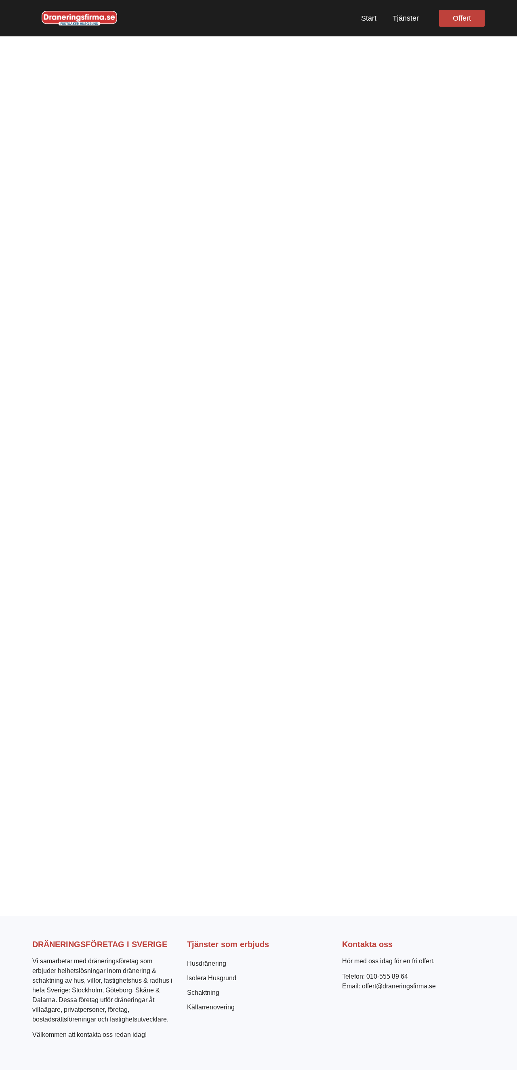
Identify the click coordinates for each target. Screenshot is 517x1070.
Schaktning (203, 992)
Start (368, 18)
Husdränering (206, 963)
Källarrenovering (211, 1007)
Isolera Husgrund (211, 978)
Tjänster (406, 18)
